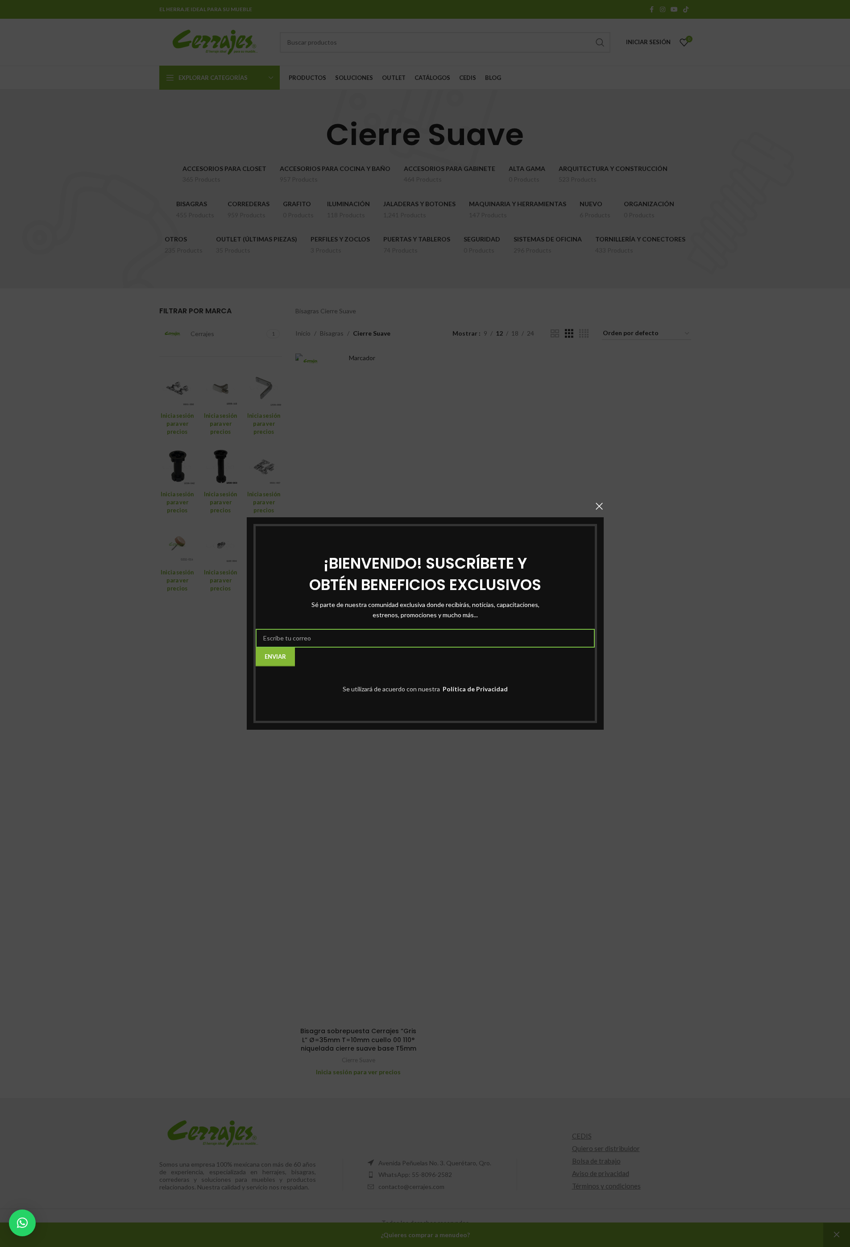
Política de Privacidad (474, 689)
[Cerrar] (599, 506)
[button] (22, 1223)
